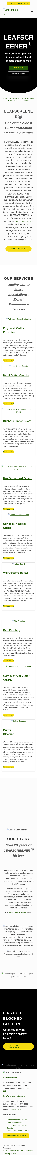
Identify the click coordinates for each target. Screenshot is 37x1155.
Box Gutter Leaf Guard (17, 478)
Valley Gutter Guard (15, 573)
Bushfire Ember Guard (17, 421)
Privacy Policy (10, 1154)
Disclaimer (29, 1151)
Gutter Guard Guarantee (13, 1151)
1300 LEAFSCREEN (23, 221)
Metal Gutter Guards (16, 375)
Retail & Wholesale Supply (17, 1131)
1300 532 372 (15, 1109)
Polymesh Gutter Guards (17, 1120)
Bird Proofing (11, 630)
